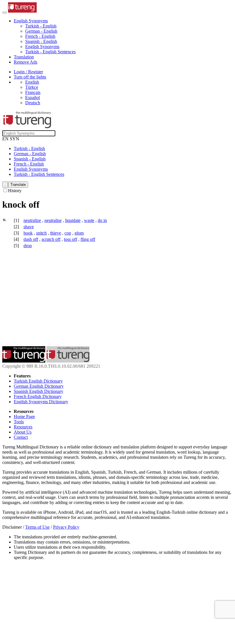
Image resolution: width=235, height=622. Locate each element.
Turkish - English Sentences (50, 51)
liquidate (73, 220)
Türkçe (31, 87)
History (14, 190)
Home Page (24, 416)
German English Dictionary (39, 386)
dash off (30, 239)
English (32, 82)
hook (28, 233)
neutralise (53, 220)
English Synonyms (42, 46)
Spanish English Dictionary (38, 391)
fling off (88, 239)
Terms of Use (37, 527)
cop (67, 233)
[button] (31, 20)
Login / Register (28, 71)
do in (102, 220)
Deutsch (32, 102)
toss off (70, 239)
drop (27, 245)
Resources (23, 426)
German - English (41, 31)
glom (79, 233)
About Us (23, 432)
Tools (19, 421)
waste (89, 220)
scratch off (51, 239)
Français (32, 92)
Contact (21, 437)
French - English (40, 36)
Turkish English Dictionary (38, 381)
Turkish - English (40, 25)
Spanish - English (41, 41)
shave (28, 226)
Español (32, 97)
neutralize (32, 220)
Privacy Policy (66, 527)
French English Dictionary (38, 396)
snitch (41, 233)
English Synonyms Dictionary (41, 401)
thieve (55, 233)
